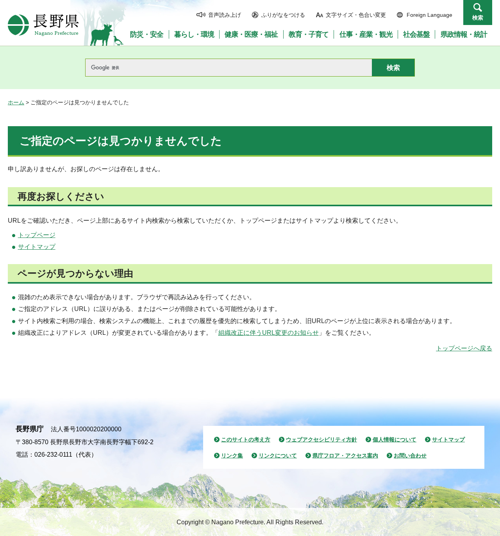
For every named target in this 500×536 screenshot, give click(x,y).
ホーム (16, 102)
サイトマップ (36, 246)
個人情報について (394, 439)
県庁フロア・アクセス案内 (345, 455)
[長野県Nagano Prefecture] (43, 25)
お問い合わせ (410, 455)
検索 (477, 17)
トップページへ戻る (464, 348)
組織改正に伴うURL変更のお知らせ (268, 332)
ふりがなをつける (283, 15)
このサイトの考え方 (245, 439)
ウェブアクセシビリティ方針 (321, 439)
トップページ (36, 235)
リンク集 (232, 455)
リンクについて (278, 455)
